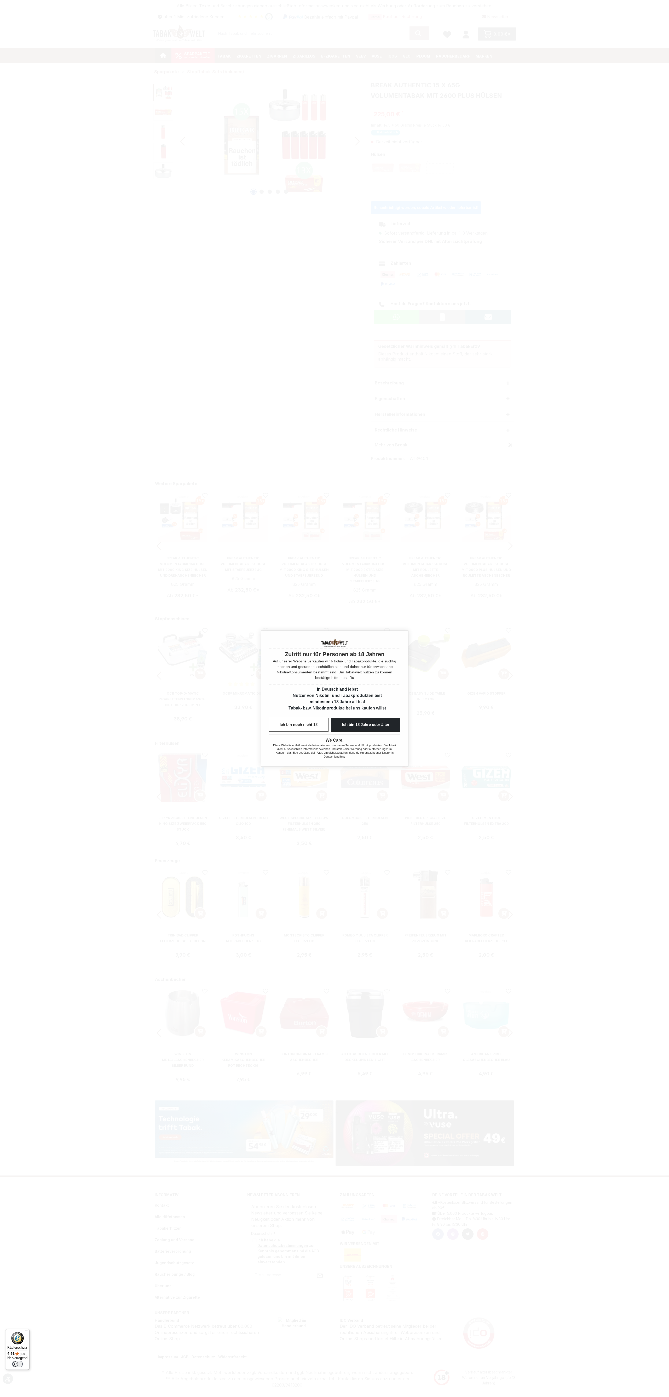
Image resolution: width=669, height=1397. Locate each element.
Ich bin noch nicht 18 (299, 724)
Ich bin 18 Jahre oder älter (365, 724)
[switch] (17, 1364)
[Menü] (26, 1332)
